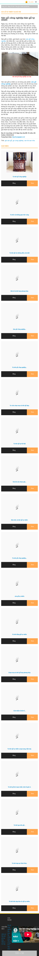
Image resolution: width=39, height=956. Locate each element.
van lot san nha (29, 140)
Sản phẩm (30, 2)
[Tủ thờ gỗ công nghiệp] (19, 172)
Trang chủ (4, 6)
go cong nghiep (18, 140)
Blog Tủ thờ (11, 6)
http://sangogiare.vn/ (18, 137)
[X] (19, 949)
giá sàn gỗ (8, 140)
